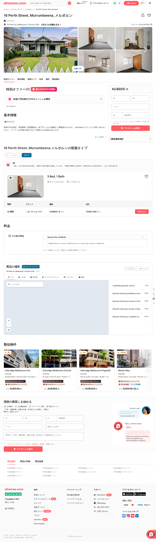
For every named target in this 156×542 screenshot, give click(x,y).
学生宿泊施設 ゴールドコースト (123, 472)
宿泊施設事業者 (73, 495)
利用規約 (138, 121)
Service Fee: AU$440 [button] (56, 237)
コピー (38, 271)
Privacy (12, 535)
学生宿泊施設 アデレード (15, 472)
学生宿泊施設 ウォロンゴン (121, 468)
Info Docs (26, 535)
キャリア (37, 503)
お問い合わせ (131, 3)
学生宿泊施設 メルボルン (15, 468)
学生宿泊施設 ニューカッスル (87, 472)
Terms (6, 535)
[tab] (95, 237)
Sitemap (34, 535)
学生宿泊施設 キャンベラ (85, 468)
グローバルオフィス (44, 499)
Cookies (19, 535)
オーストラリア (16, 9)
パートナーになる (74, 499)
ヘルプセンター (103, 499)
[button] (99, 3)
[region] (56, 307)
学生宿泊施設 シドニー (50, 472)
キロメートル (143, 268)
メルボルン (28, 9)
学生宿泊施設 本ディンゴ (50, 468)
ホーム (6, 9)
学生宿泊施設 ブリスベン (15, 475)
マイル (130, 268)
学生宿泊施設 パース (49, 475)
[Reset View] (9, 330)
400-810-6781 (103, 507)
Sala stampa (39, 523)
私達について (39, 495)
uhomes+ (40, 519)
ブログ (36, 515)
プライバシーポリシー (122, 121)
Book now (142, 211)
